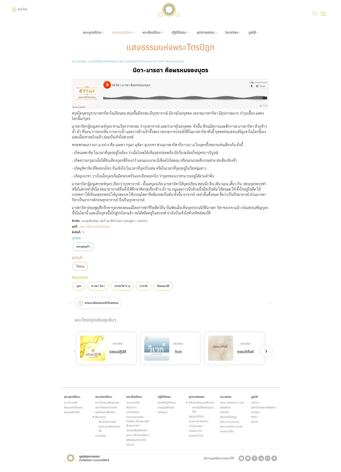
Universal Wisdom (198, 421)
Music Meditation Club (232, 402)
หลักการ (255, 402)
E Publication (196, 426)
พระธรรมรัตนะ (122, 32)
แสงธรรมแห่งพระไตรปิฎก (170, 47)
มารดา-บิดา (98, 286)
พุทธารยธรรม (206, 32)
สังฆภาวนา (131, 407)
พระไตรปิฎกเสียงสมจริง (103, 61)
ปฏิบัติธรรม (178, 32)
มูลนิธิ (252, 32)
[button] (323, 14)
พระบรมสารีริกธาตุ (73, 407)
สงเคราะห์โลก (227, 431)
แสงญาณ (162, 412)
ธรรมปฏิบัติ (117, 352)
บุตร (78, 286)
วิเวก (178, 352)
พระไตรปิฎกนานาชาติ (106, 407)
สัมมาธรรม (100, 417)
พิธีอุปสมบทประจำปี (136, 440)
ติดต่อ (254, 417)
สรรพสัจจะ (225, 407)
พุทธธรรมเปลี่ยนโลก (105, 412)
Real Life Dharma (229, 422)
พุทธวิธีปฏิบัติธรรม (167, 402)
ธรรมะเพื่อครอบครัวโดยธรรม (134, 61)
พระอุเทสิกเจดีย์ (71, 412)
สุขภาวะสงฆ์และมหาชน (231, 426)
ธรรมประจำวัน (196, 435)
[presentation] (70, 302)
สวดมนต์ (224, 412)
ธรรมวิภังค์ (245, 352)
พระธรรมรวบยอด (107, 422)
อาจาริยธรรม (132, 412)
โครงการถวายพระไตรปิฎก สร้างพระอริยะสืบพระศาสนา (138, 421)
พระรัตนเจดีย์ (70, 402)
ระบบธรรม (100, 435)
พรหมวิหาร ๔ (122, 286)
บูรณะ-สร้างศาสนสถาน (137, 435)
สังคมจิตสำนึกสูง (228, 417)
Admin (254, 422)
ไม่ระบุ (80, 266)
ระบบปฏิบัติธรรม (166, 407)
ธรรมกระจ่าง (195, 431)
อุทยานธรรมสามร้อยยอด (263, 407)
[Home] (169, 9)
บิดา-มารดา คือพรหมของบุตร (168, 61)
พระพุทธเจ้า (83, 246)
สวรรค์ (143, 286)
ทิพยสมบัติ (163, 286)
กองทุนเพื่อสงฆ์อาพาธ (137, 430)
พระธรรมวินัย (133, 402)
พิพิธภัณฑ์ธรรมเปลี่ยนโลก (201, 402)
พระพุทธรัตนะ (92, 32)
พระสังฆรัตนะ (151, 32)
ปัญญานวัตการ (196, 416)
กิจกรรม (255, 412)
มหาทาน (130, 445)
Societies (231, 32)
